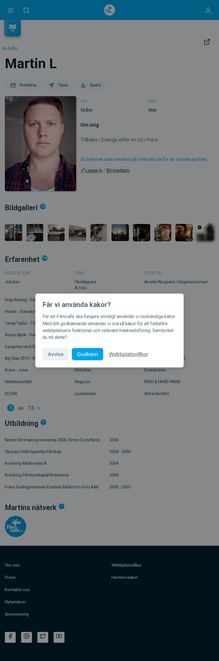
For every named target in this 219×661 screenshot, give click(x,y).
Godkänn (87, 354)
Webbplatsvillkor (128, 354)
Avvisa (55, 354)
